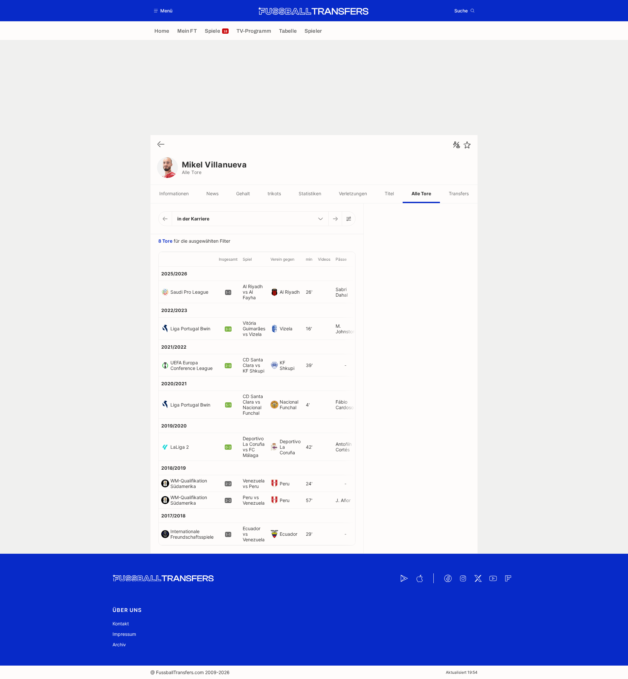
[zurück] (161, 144)
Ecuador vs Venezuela (254, 534)
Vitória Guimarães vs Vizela (254, 328)
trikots (274, 193)
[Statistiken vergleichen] (457, 145)
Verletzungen (353, 193)
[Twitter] (478, 578)
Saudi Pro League (189, 292)
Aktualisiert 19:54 (462, 672)
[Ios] (419, 578)
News (212, 193)
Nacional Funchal (289, 404)
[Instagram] (463, 578)
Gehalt (243, 193)
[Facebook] (448, 578)
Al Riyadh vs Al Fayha (253, 292)
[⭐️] (467, 145)
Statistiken (310, 193)
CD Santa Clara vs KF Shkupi (253, 365)
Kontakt (121, 623)
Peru (284, 483)
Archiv (119, 644)
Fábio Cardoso (345, 404)
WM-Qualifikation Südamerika (188, 483)
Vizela (286, 328)
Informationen (174, 193)
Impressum (124, 634)
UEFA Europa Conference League (191, 365)
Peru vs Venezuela (254, 500)
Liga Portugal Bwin (190, 328)
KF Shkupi (287, 365)
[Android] (404, 578)
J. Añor (343, 500)
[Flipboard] (508, 578)
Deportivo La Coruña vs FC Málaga (254, 447)
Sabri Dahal (342, 292)
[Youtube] (493, 578)
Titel (389, 193)
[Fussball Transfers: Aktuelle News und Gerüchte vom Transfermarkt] (313, 11)
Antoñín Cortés (344, 446)
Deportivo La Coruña (290, 447)
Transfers (459, 193)
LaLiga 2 (179, 447)
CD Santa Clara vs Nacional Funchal (253, 404)
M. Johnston (345, 328)
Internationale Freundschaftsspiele (192, 534)
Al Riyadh (290, 292)
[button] (163, 10)
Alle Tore (421, 193)
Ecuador (288, 534)
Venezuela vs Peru (254, 483)
